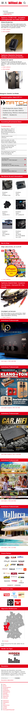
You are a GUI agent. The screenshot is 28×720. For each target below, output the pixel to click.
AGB (4, 703)
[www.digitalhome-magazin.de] (7, 597)
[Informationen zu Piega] (14, 577)
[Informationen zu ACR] (7, 557)
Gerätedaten (6, 690)
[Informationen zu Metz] (14, 574)
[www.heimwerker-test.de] (21, 597)
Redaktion (5, 689)
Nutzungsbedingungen (9, 709)
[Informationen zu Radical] (21, 577)
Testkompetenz (7, 687)
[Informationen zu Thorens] (14, 581)
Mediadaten (6, 702)
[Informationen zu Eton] (13, 565)
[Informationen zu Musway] (21, 573)
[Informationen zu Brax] (7, 561)
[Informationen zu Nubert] (7, 577)
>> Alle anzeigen (5, 31)
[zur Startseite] (15, 3)
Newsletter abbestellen (7, 680)
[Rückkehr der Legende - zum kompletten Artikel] (14, 80)
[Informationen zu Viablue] (21, 581)
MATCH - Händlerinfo (10, 115)
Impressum (6, 700)
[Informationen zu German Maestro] (20, 565)
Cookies (5, 706)
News (5, 118)
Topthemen (6, 696)
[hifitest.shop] (18, 605)
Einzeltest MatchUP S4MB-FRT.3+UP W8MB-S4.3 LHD (20, 234)
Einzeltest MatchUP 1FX (18, 194)
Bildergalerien (6, 692)
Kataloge (5, 693)
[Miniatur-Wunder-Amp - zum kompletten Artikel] (14, 43)
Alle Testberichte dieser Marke (13, 108)
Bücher (5, 686)
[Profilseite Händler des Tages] (14, 657)
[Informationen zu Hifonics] (19, 569)
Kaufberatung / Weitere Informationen (15, 113)
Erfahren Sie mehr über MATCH (13, 110)
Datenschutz (6, 705)
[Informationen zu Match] (7, 573)
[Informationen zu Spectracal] (7, 581)
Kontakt (5, 708)
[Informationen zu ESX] (7, 565)
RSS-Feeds (6, 695)
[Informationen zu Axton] (20, 557)
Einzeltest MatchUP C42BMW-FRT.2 (6, 233)
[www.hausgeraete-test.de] (14, 597)
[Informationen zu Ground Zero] (5, 569)
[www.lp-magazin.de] (10, 605)
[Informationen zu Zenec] (18, 585)
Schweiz (6, 641)
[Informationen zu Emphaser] (21, 562)
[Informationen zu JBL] (25, 569)
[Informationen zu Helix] (12, 569)
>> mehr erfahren (5, 279)
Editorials (5, 698)
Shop (4, 684)
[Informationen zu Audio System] (13, 557)
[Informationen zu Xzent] (10, 585)
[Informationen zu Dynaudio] (14, 561)
